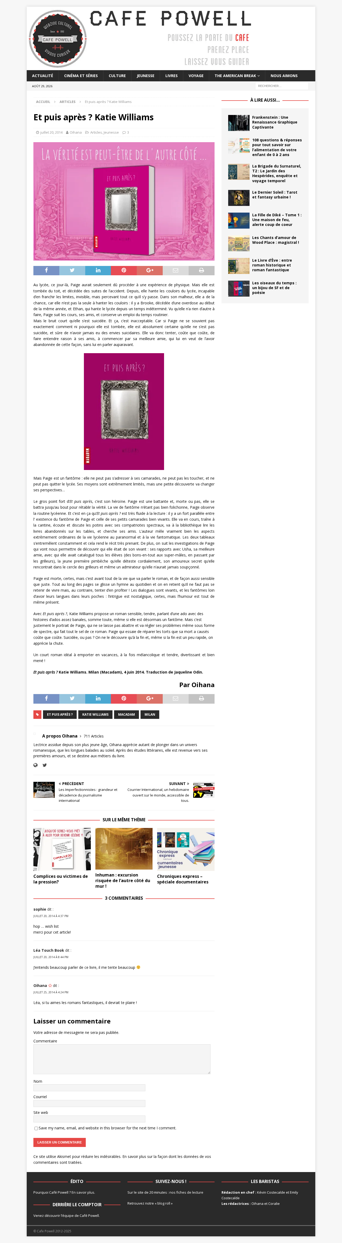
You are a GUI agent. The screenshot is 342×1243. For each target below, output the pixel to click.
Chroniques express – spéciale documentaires (182, 879)
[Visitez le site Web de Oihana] (35, 765)
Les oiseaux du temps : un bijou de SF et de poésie (274, 287)
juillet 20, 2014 (51, 132)
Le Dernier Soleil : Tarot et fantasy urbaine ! (274, 195)
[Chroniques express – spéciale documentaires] (186, 849)
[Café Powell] (140, 67)
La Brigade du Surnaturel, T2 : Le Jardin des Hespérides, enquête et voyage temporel (276, 173)
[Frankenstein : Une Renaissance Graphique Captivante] (239, 123)
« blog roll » (164, 1203)
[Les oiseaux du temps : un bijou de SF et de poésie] (239, 289)
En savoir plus (83, 1192)
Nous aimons (284, 75)
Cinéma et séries (81, 75)
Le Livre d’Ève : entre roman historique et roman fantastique (272, 265)
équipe (68, 1215)
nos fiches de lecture (186, 1192)
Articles (96, 132)
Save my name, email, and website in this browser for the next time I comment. (107, 1127)
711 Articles (94, 736)
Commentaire (45, 1040)
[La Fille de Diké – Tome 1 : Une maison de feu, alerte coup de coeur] (239, 221)
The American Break (235, 75)
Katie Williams (95, 714)
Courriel (40, 1096)
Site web (40, 1112)
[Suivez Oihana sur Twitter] (42, 765)
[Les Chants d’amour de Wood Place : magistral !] (239, 243)
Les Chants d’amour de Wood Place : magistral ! (275, 240)
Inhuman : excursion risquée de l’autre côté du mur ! (122, 880)
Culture (117, 75)
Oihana (76, 132)
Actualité (42, 75)
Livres (171, 75)
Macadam (126, 714)
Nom (37, 1081)
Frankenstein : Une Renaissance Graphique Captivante (274, 122)
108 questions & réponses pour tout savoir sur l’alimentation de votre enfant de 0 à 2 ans (277, 147)
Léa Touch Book (48, 950)
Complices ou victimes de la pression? (60, 879)
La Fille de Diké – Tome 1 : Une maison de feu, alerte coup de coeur (277, 219)
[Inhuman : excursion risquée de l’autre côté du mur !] (124, 849)
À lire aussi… (265, 100)
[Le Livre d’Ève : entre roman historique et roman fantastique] (239, 266)
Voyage (196, 75)
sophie (39, 909)
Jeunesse (145, 75)
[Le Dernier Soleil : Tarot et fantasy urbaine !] (239, 198)
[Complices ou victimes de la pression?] (62, 849)
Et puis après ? (60, 714)
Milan (150, 714)
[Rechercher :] (282, 85)
